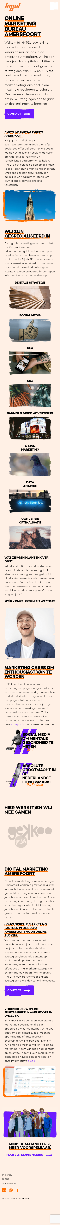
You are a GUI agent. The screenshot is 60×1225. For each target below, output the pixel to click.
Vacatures (9, 1184)
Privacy (7, 1175)
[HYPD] (12, 6)
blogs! (32, 1061)
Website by (15, 1198)
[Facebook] (17, 1190)
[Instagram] (11, 1190)
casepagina (18, 724)
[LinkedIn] (4, 1190)
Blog (5, 1179)
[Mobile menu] (54, 6)
